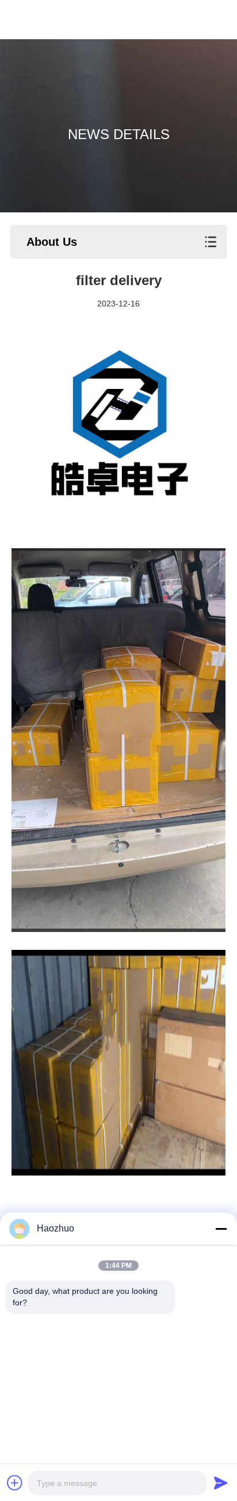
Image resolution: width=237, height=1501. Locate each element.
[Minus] (221, 1229)
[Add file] (15, 1482)
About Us (51, 241)
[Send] (221, 1482)
